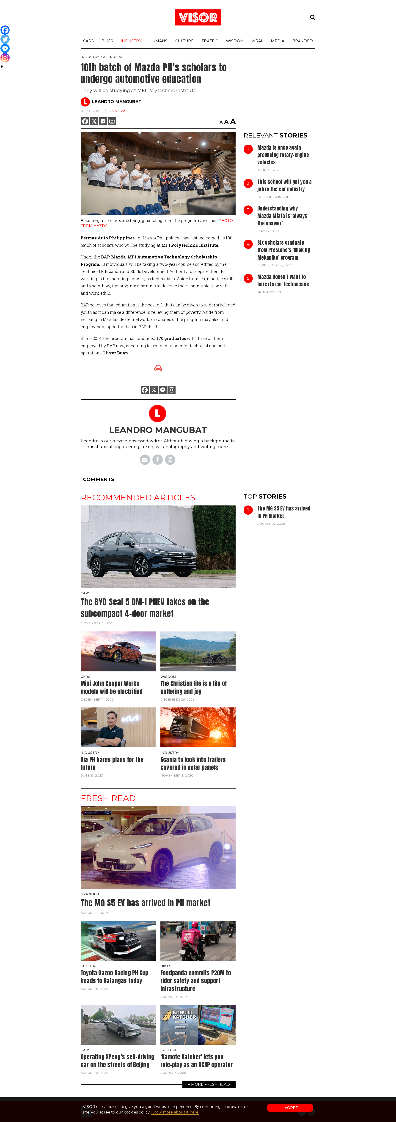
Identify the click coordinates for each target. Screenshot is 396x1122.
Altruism (112, 57)
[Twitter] (5, 39)
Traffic (209, 41)
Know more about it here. (175, 1112)
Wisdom (235, 41)
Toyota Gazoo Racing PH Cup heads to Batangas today (114, 976)
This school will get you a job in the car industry (284, 185)
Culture (184, 41)
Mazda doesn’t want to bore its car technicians (283, 280)
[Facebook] (85, 121)
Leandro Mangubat (116, 101)
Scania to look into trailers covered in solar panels (193, 763)
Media (277, 41)
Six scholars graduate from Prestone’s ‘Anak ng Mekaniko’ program (283, 250)
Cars (88, 41)
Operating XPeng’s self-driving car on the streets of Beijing (117, 1060)
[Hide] (2, 66)
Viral (257, 41)
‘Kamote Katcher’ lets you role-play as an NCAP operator (196, 1060)
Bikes (107, 41)
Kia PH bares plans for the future (112, 763)
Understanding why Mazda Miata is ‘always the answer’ (282, 216)
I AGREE (290, 1108)
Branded (302, 41)
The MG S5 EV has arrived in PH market (283, 512)
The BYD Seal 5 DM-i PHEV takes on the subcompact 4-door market (145, 608)
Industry (131, 41)
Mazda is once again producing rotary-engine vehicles (283, 155)
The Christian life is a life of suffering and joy (193, 687)
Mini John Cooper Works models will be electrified (112, 687)
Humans (158, 41)
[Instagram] (112, 121)
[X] (94, 121)
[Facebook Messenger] (103, 121)
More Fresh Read (210, 1084)
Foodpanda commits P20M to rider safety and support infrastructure (195, 980)
